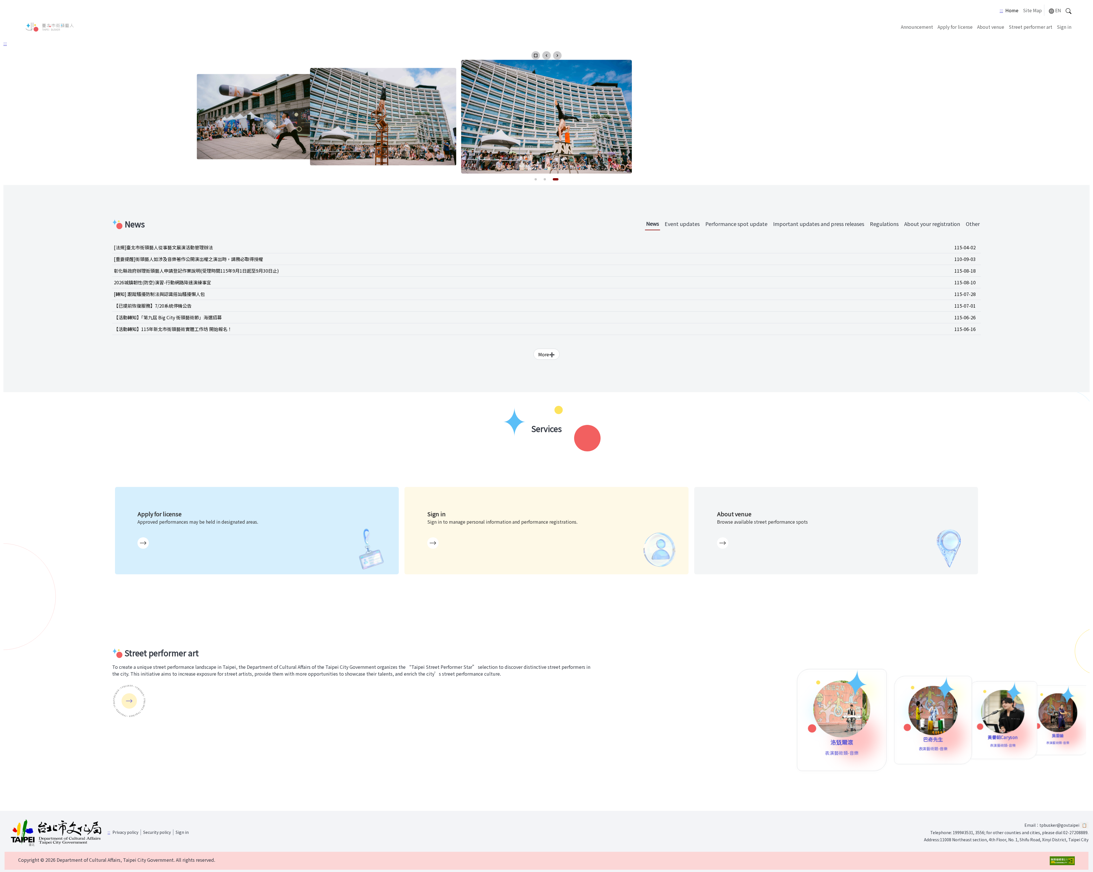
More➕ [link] (546, 354)
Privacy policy (125, 832)
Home (1011, 10)
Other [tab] (973, 223)
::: (1001, 10)
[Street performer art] (129, 701)
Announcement (917, 26)
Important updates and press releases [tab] (818, 223)
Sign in (1064, 26)
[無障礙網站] (1062, 860)
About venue (990, 26)
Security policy (157, 832)
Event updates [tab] (682, 223)
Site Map (1032, 10)
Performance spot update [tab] (736, 223)
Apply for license (955, 26)
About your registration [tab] (932, 223)
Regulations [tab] (884, 223)
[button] (535, 55)
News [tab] (652, 223)
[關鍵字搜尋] (1068, 10)
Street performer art (1030, 26)
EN (1058, 10)
